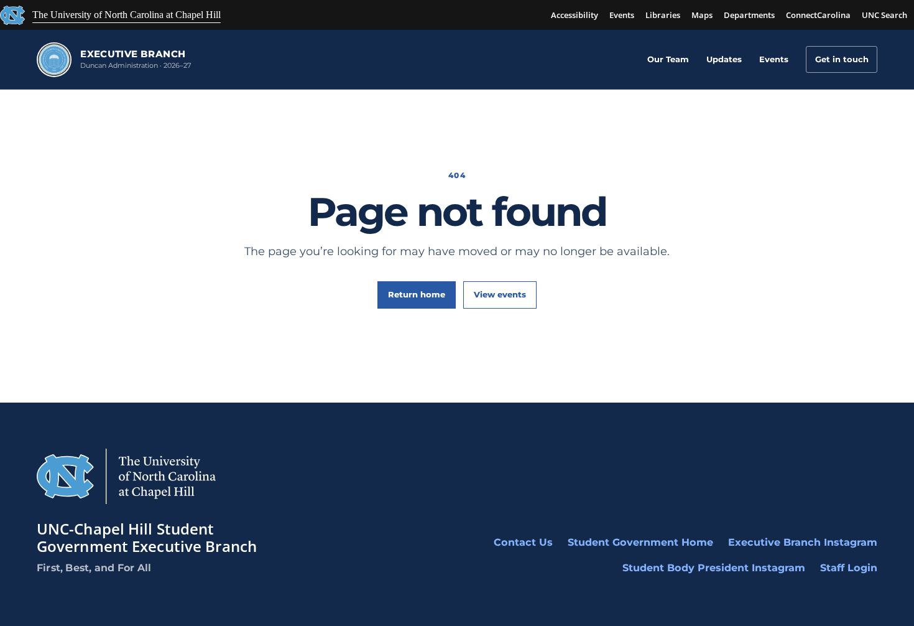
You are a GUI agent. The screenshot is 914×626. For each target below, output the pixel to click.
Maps (702, 15)
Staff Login (848, 568)
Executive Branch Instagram (802, 542)
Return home (416, 294)
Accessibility (574, 15)
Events (621, 15)
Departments (749, 15)
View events (500, 294)
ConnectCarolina (818, 15)
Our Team (668, 59)
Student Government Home (640, 542)
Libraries (662, 15)
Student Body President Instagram (713, 568)
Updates (724, 59)
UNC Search (884, 15)
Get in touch (842, 59)
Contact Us (523, 542)
